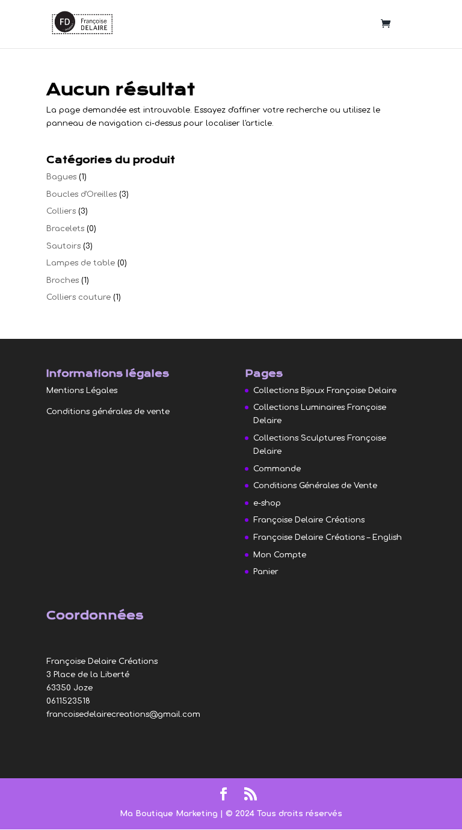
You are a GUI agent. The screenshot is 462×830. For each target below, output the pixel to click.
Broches (62, 280)
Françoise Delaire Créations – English (327, 537)
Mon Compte (279, 555)
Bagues (61, 177)
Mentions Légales (81, 390)
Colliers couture (78, 297)
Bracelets (65, 229)
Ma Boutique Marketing (170, 814)
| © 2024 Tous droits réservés (281, 814)
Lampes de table (80, 263)
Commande (277, 469)
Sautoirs (63, 246)
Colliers (61, 211)
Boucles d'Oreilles (81, 194)
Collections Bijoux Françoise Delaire (324, 390)
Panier (266, 572)
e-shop (267, 503)
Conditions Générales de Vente (315, 486)
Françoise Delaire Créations (309, 520)
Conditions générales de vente (108, 411)
